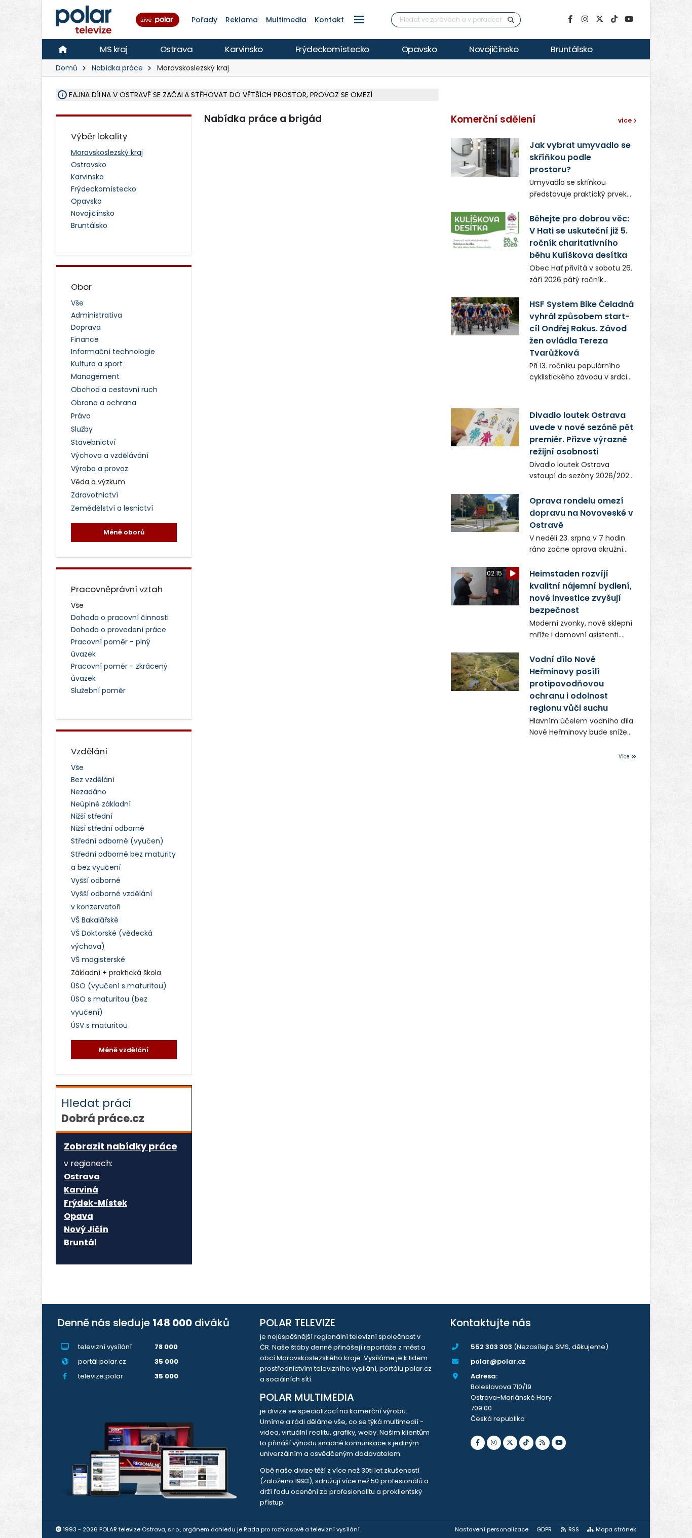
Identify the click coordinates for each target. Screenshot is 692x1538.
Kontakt (329, 20)
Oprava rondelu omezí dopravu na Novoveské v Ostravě (581, 513)
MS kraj (114, 49)
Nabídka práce (117, 68)
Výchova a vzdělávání (109, 455)
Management (95, 376)
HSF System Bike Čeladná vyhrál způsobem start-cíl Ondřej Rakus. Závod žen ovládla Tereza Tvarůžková (581, 328)
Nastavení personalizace (491, 1529)
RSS (573, 1529)
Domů (67, 68)
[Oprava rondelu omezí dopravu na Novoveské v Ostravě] (485, 513)
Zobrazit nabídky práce (120, 1146)
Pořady (204, 20)
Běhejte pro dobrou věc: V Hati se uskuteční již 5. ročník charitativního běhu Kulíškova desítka (579, 237)
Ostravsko (88, 165)
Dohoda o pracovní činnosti (120, 617)
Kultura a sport (97, 364)
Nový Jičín (86, 1229)
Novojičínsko (493, 49)
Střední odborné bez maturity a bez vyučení (123, 860)
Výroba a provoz (99, 469)
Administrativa (96, 315)
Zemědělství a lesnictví (112, 508)
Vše (77, 303)
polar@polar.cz (498, 1361)
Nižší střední (91, 816)
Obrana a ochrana (103, 403)
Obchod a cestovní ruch (114, 389)
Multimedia (286, 20)
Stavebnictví (93, 442)
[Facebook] (570, 19)
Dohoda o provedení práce (118, 630)
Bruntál (80, 1242)
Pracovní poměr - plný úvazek (110, 648)
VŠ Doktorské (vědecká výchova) (111, 939)
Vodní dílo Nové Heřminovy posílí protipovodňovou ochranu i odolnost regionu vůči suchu (568, 683)
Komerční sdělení (493, 119)
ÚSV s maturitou (99, 1025)
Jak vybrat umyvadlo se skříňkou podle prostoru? (580, 157)
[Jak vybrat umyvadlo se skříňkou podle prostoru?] (485, 157)
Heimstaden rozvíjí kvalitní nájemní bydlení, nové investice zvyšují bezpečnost (580, 592)
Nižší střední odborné (107, 828)
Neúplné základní (101, 804)
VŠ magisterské (98, 959)
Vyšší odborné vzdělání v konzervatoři (111, 900)
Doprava (86, 327)
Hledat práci (102, 1110)
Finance (85, 339)
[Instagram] (585, 19)
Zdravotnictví (94, 495)
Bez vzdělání (92, 780)
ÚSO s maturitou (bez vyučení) (109, 1005)
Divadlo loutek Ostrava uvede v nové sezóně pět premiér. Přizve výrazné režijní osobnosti (581, 433)
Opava (78, 1216)
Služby (82, 429)
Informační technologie (113, 352)
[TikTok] (614, 19)
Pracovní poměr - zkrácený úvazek (119, 672)
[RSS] (542, 1443)
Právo (81, 416)
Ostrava (176, 49)
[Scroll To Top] (674, 1526)
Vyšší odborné (96, 880)
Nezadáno (88, 792)
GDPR (544, 1529)
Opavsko (419, 49)
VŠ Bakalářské (95, 920)
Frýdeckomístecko (332, 49)
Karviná (81, 1190)
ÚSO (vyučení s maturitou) (119, 986)
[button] (359, 19)
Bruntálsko (571, 49)
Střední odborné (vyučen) (117, 841)
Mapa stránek (616, 1529)
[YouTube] (629, 19)
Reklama (241, 20)
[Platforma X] (599, 19)
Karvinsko (244, 49)
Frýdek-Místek (95, 1203)
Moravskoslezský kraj (107, 152)
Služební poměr (98, 690)
